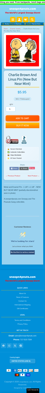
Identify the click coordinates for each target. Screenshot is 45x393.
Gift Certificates (22, 308)
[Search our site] (32, 19)
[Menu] (13, 19)
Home (6, 29)
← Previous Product (13, 176)
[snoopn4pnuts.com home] (22, 281)
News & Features (22, 297)
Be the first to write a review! (22, 252)
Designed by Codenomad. (22, 388)
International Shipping (22, 305)
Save (33, 168)
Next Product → (33, 176)
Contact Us (22, 301)
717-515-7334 (26, 340)
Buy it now (22, 125)
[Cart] (25, 19)
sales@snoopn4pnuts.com (25, 336)
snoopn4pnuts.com (25, 382)
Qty (11, 104)
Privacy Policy (23, 324)
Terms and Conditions (22, 320)
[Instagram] (9, 345)
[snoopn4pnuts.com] (22, 11)
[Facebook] (3, 345)
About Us (22, 293)
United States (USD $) (21, 361)
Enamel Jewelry (15, 29)
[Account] (19, 19)
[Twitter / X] (15, 345)
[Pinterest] (20, 345)
